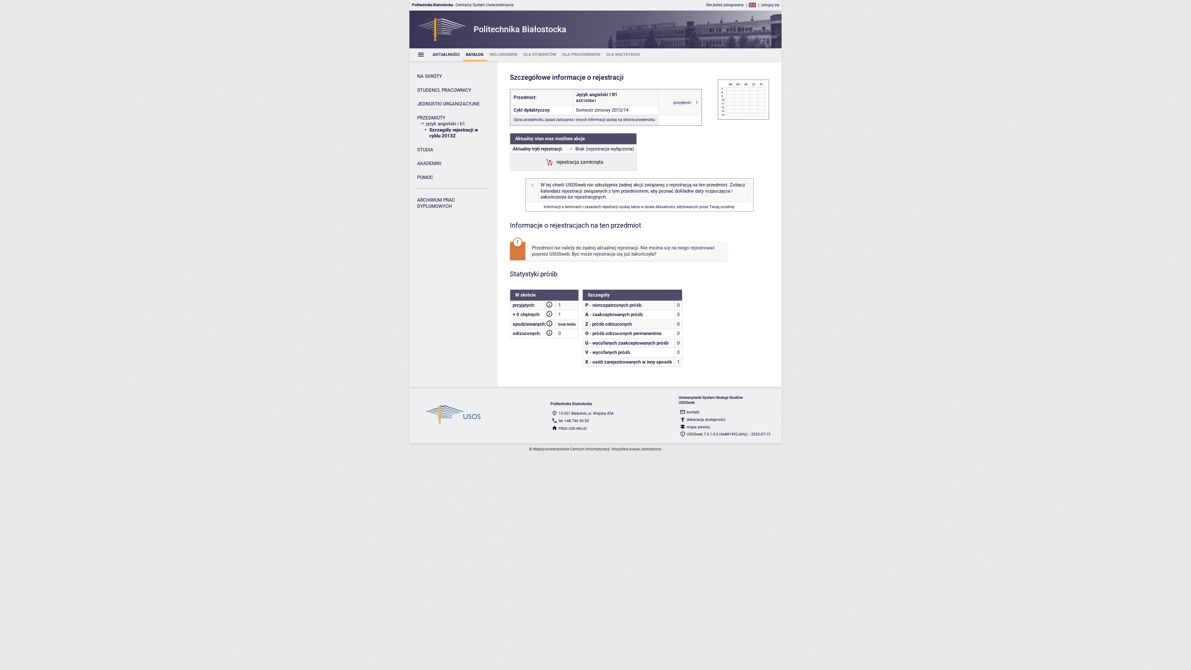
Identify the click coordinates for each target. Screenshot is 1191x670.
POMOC (425, 177)
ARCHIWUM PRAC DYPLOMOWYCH (436, 203)
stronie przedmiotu (639, 120)
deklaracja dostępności (706, 420)
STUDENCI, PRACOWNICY (444, 90)
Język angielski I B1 (445, 124)
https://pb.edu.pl (573, 428)
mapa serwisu (698, 427)
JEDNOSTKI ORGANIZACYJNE (448, 104)
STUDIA (425, 150)
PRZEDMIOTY (431, 118)
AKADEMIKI (429, 163)
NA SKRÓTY (429, 76)
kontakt (693, 412)
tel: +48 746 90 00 (574, 421)
